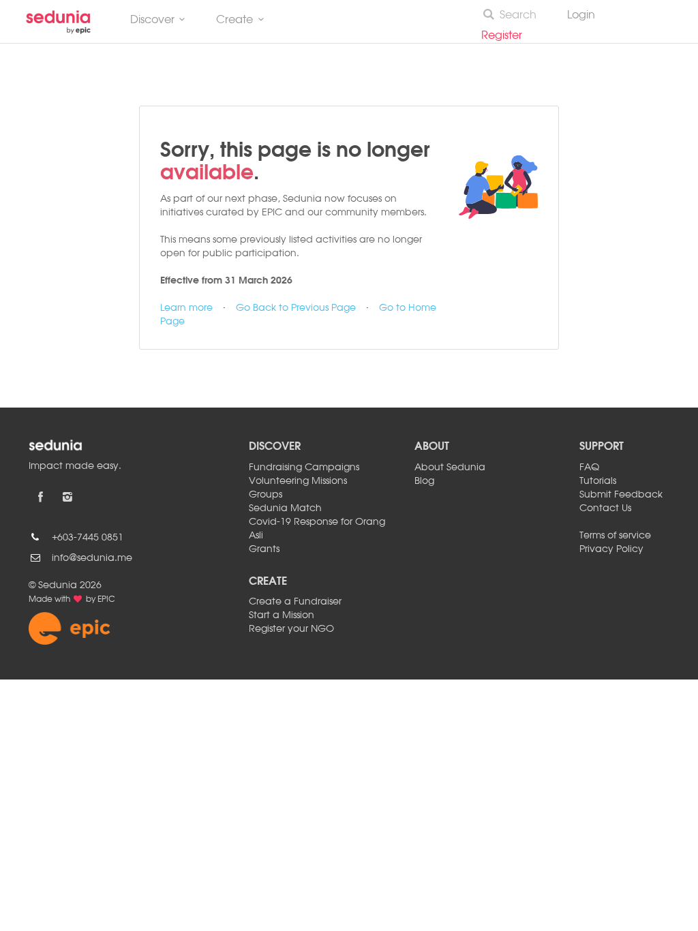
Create (234, 20)
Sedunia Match (285, 508)
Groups (265, 495)
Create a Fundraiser (295, 602)
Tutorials (597, 481)
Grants (264, 549)
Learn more (186, 308)
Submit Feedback (621, 495)
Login (581, 15)
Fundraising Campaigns (304, 467)
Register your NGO (291, 629)
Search (518, 15)
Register (507, 36)
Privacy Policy (611, 549)
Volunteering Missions (298, 481)
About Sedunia (449, 467)
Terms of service (615, 535)
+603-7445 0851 (87, 538)
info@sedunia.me (92, 558)
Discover (152, 20)
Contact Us (605, 508)
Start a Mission (281, 615)
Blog (424, 481)
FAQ (589, 467)
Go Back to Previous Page (296, 308)
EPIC (106, 600)
